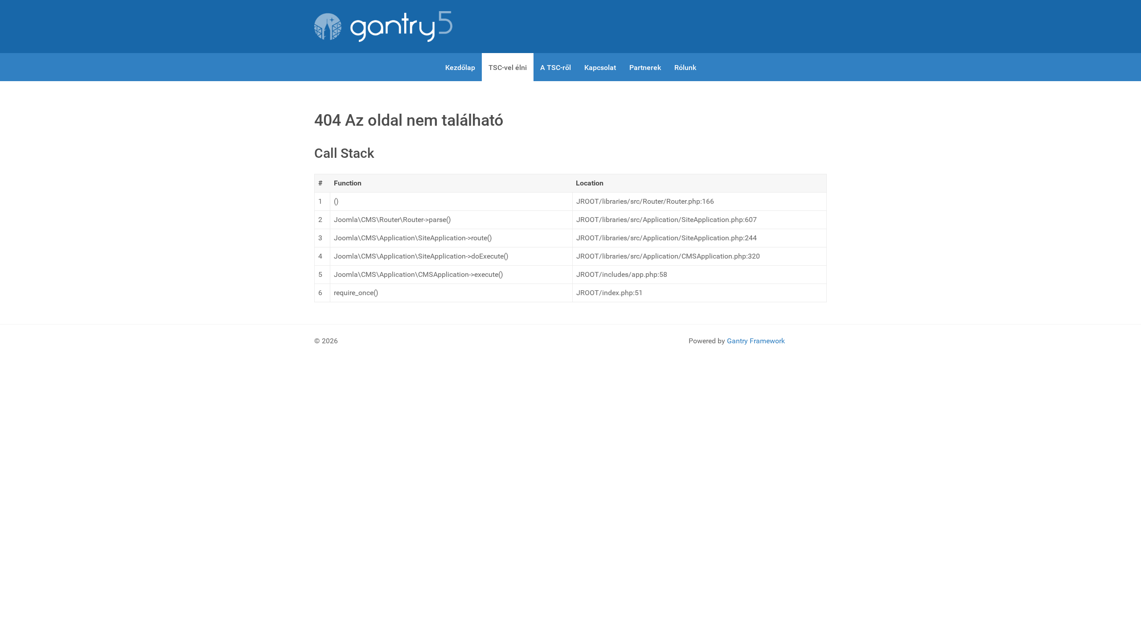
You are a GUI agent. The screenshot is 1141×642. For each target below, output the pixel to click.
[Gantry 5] (383, 26)
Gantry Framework (756, 341)
